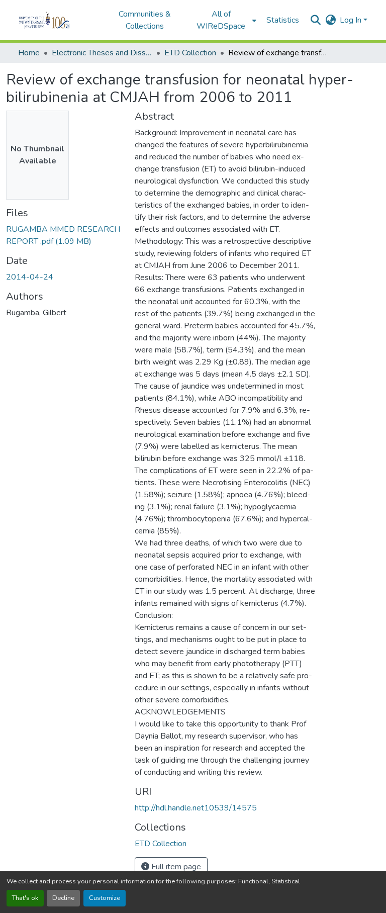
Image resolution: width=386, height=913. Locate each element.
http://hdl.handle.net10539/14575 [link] (196, 807)
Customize (104, 897)
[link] (64, 235)
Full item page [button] (175, 866)
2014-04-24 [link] (29, 277)
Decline (63, 897)
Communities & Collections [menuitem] (145, 20)
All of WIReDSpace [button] (221, 20)
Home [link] (29, 52)
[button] (58, 20)
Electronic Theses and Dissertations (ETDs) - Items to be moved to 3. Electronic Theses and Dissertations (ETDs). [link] (102, 52)
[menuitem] (224, 20)
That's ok (25, 897)
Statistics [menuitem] (282, 20)
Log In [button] (351, 20)
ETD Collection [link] (190, 52)
